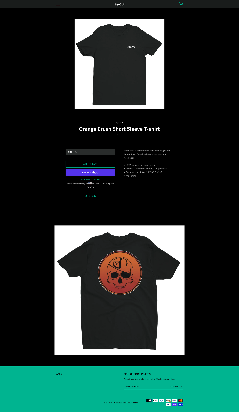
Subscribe (175, 387)
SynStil (119, 4)
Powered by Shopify (130, 402)
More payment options (90, 179)
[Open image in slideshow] (119, 64)
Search (59, 374)
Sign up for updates (137, 374)
